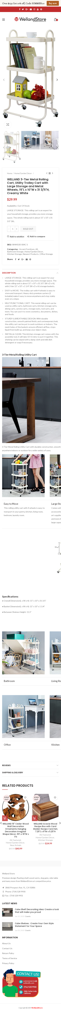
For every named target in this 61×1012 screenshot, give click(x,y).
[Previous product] (46, 173)
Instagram (34, 9)
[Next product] (52, 173)
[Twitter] (19, 259)
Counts (28, 916)
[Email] (27, 259)
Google (27, 9)
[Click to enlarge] (7, 124)
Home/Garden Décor (34, 251)
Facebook (19, 9)
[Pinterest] (30, 259)
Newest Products (31, 254)
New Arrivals (15, 845)
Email (31, 9)
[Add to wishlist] (25, 797)
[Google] (23, 259)
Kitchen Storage (14, 254)
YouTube (37, 9)
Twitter (23, 9)
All (36, 249)
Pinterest (41, 9)
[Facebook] (15, 259)
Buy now (53, 3)
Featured (17, 840)
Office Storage (46, 254)
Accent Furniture (26, 249)
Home (9, 173)
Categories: (12, 249)
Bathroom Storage (15, 251)
